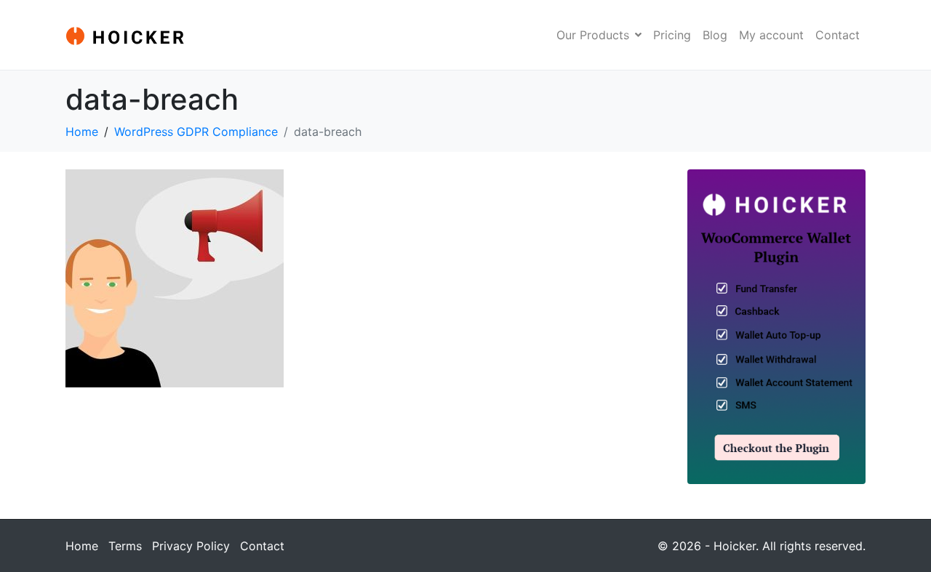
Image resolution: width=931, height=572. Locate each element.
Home (81, 546)
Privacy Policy (191, 546)
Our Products (592, 35)
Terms (125, 546)
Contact (837, 35)
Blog (715, 35)
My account (771, 35)
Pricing (672, 35)
